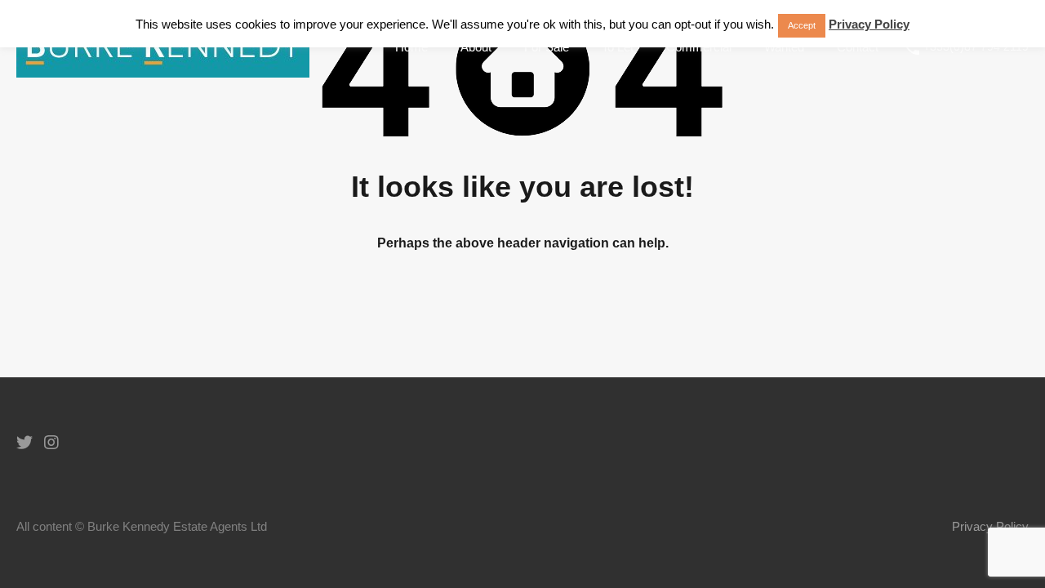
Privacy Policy (990, 526)
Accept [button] (802, 25)
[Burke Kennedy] (162, 70)
